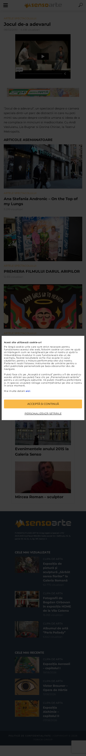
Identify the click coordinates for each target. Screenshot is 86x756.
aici (28, 391)
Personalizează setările (43, 413)
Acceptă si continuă (43, 403)
